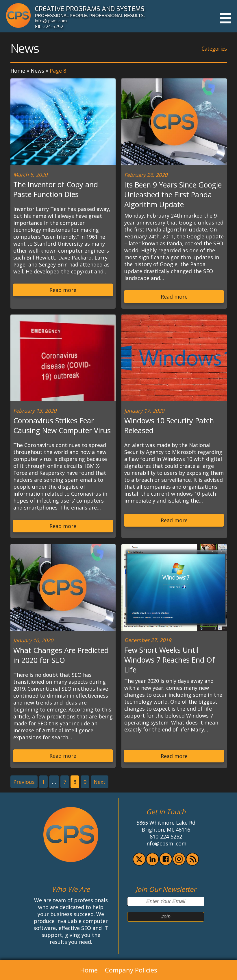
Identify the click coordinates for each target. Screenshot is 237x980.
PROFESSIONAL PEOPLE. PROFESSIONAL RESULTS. (90, 15)
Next (99, 781)
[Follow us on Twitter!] (139, 863)
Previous (24, 781)
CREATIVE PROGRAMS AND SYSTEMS (89, 8)
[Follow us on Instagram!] (179, 863)
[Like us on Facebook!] (165, 863)
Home (17, 70)
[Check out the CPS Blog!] (192, 863)
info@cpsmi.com (51, 21)
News (37, 70)
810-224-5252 (49, 27)
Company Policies (131, 970)
